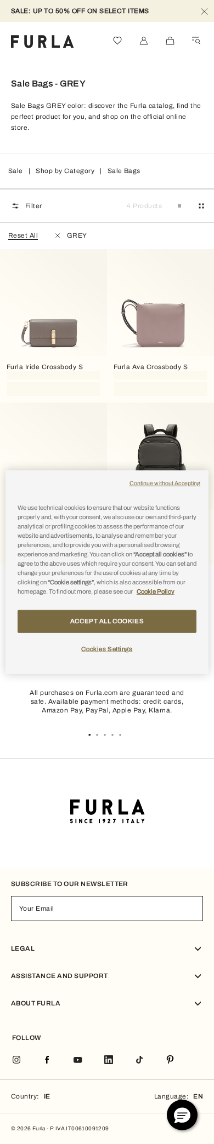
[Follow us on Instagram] (16, 1060)
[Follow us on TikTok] (139, 1060)
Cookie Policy (155, 591)
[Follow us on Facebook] (47, 1060)
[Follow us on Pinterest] (170, 1060)
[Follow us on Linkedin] (108, 1060)
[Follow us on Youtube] (78, 1060)
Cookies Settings (106, 649)
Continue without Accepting (165, 483)
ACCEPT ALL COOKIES (107, 621)
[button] (182, 1115)
